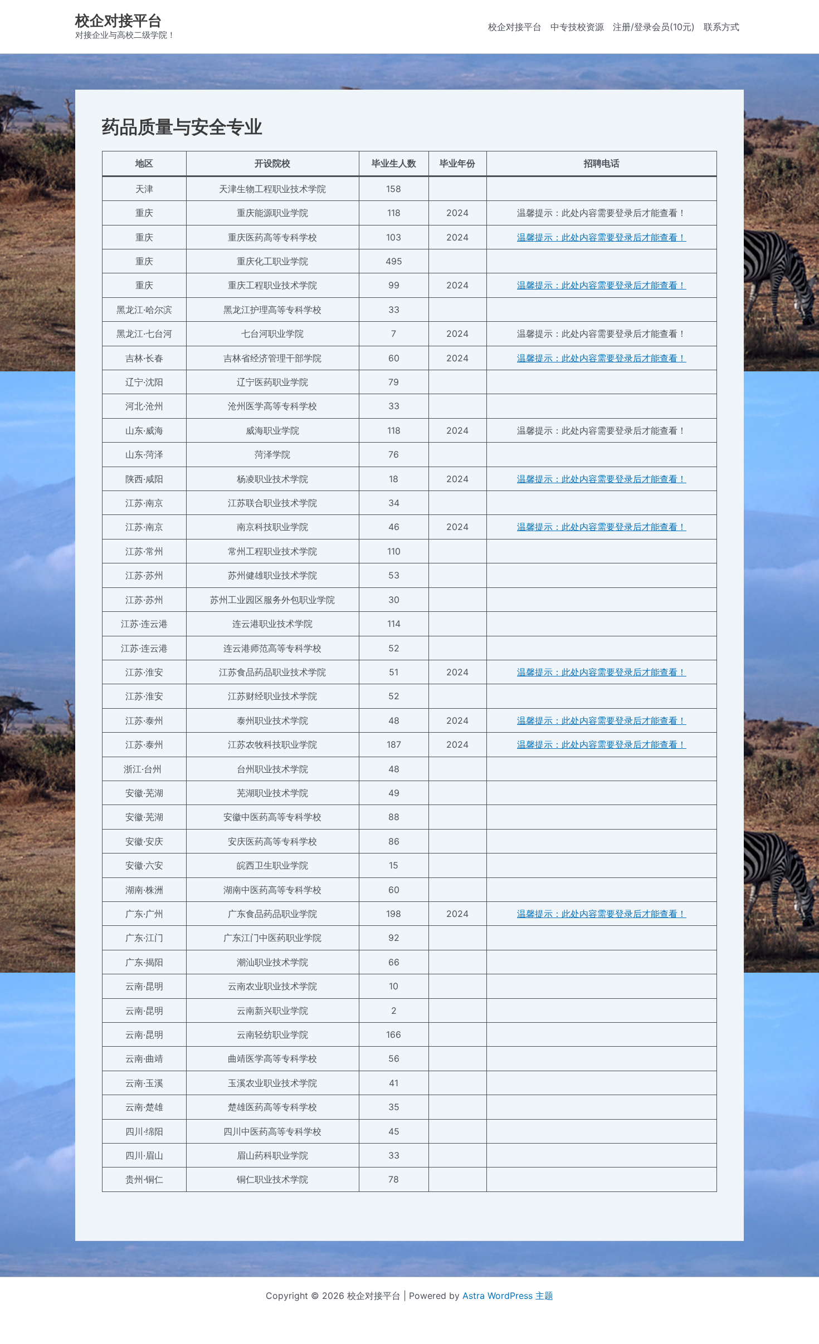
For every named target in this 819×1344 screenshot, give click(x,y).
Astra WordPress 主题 (507, 1295)
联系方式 (721, 26)
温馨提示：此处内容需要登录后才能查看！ (601, 237)
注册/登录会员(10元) (654, 26)
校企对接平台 (118, 20)
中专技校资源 (577, 26)
